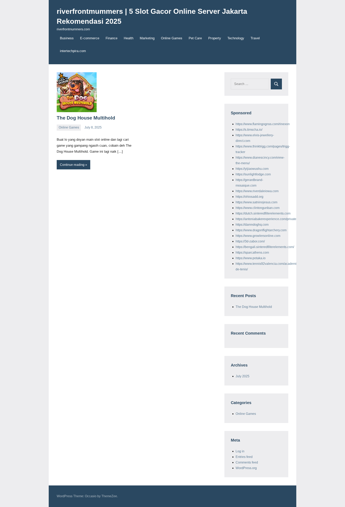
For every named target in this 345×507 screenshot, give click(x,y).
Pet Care (195, 38)
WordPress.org (246, 468)
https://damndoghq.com (252, 224)
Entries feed (244, 457)
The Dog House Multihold (86, 118)
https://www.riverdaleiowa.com (257, 191)
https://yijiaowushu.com (252, 168)
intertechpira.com (73, 51)
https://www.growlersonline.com (258, 235)
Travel (255, 38)
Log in (240, 451)
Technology (235, 38)
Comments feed (247, 462)
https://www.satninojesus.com (256, 202)
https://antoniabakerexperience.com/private (266, 219)
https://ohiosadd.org (249, 196)
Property (214, 38)
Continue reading (72, 164)
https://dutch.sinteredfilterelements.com (263, 213)
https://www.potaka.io (251, 258)
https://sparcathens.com (252, 252)
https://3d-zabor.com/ (250, 241)
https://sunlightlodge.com (253, 174)
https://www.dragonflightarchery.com (261, 230)
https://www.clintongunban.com (258, 208)
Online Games (171, 38)
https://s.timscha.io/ (249, 129)
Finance (111, 38)
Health (128, 38)
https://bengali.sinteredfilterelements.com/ (265, 247)
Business (67, 38)
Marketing (147, 38)
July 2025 (242, 376)
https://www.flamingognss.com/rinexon (263, 124)
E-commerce (89, 38)
